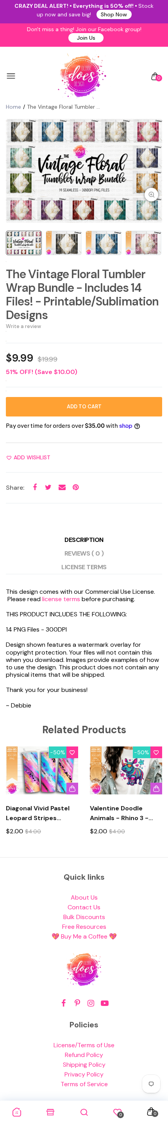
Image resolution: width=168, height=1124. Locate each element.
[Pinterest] (77, 1003)
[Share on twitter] (48, 487)
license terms (61, 599)
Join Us (86, 37)
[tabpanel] (84, 171)
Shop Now (114, 14)
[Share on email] (62, 487)
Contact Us (84, 907)
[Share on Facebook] (34, 487)
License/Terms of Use (84, 1045)
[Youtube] (104, 1003)
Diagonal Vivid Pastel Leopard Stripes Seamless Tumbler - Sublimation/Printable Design (40, 813)
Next (153, 797)
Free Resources (84, 927)
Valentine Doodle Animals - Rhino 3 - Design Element (119, 813)
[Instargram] (91, 1003)
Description (84, 540)
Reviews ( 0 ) (84, 553)
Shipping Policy (84, 1064)
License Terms (84, 567)
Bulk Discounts (84, 917)
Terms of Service (84, 1084)
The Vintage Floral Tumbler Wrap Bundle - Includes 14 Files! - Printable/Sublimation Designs (82, 294)
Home (13, 106)
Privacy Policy (84, 1074)
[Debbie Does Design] (82, 76)
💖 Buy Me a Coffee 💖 (84, 936)
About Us (84, 897)
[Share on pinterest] (75, 487)
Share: (15, 487)
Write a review (23, 326)
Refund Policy (84, 1055)
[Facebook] (63, 1003)
